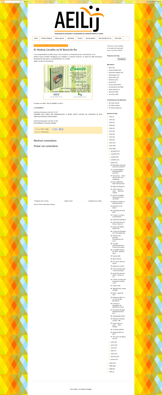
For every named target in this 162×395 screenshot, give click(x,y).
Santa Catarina (113, 89)
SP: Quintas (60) (115, 256)
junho (113, 345)
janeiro (113, 359)
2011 (110, 148)
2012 (110, 145)
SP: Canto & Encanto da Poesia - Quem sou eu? (118, 275)
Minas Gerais (59, 38)
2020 (110, 122)
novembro (114, 154)
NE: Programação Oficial (118, 316)
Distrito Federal (46, 38)
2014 (110, 140)
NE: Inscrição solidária (117, 329)
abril (112, 351)
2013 (110, 143)
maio (112, 348)
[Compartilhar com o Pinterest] (62, 129)
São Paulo (118, 38)
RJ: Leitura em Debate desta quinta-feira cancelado (117, 197)
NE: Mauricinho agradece (118, 219)
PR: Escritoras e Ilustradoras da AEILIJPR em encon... (118, 305)
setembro (114, 160)
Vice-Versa (112, 94)
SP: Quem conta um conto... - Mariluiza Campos (117, 191)
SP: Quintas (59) (115, 286)
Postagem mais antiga (95, 201)
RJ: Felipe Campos (114, 105)
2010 (110, 363)
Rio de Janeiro (90, 38)
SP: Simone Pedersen (115, 108)
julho (112, 342)
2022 (110, 117)
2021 (110, 119)
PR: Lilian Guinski (114, 103)
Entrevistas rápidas (114, 72)
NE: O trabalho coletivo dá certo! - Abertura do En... (117, 251)
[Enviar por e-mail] (53, 129)
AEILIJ (36, 38)
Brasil (110, 67)
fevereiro (114, 356)
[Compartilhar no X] (58, 129)
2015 (110, 137)
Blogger (89, 389)
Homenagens (113, 75)
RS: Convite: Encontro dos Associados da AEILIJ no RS (118, 281)
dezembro (114, 151)
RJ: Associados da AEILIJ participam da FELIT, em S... (118, 311)
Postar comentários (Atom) (47, 204)
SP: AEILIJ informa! (116, 259)
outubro (113, 157)
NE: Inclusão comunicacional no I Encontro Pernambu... (118, 245)
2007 (110, 372)
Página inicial (68, 201)
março (113, 354)
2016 (110, 134)
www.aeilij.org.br (112, 48)
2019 (110, 125)
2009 (110, 366)
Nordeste (71, 38)
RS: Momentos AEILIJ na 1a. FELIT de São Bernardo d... (118, 299)
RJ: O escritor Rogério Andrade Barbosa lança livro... (117, 171)
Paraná (80, 38)
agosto (113, 162)
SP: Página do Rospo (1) (118, 186)
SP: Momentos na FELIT (117, 266)
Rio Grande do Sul (105, 38)
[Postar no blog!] (56, 129)
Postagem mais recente (41, 201)
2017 (110, 131)
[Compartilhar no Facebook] (60, 129)
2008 (110, 369)
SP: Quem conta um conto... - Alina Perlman (116, 325)
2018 (110, 128)
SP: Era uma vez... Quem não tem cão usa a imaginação (118, 177)
